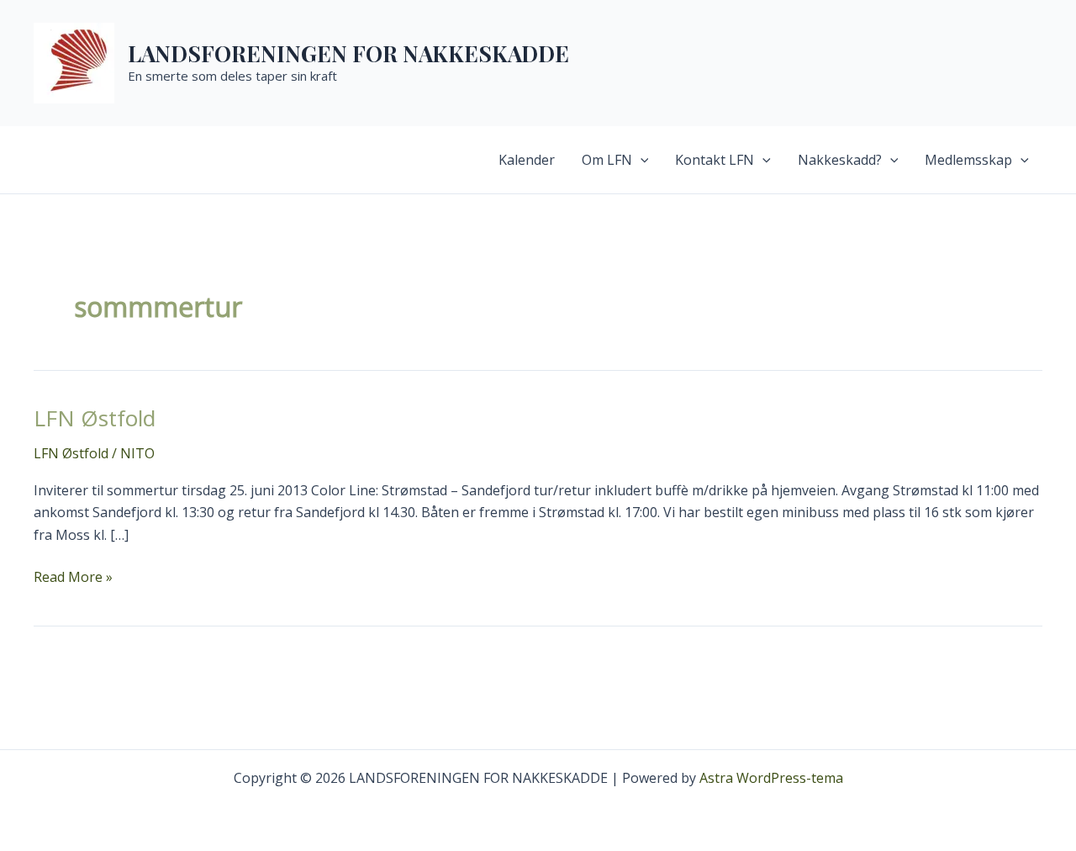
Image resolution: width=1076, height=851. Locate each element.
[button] (640, 159)
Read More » (73, 577)
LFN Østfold (95, 418)
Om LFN (607, 160)
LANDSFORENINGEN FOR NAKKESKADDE (348, 53)
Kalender (526, 160)
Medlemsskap (968, 160)
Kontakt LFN (714, 160)
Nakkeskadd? (840, 160)
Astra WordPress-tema (771, 778)
